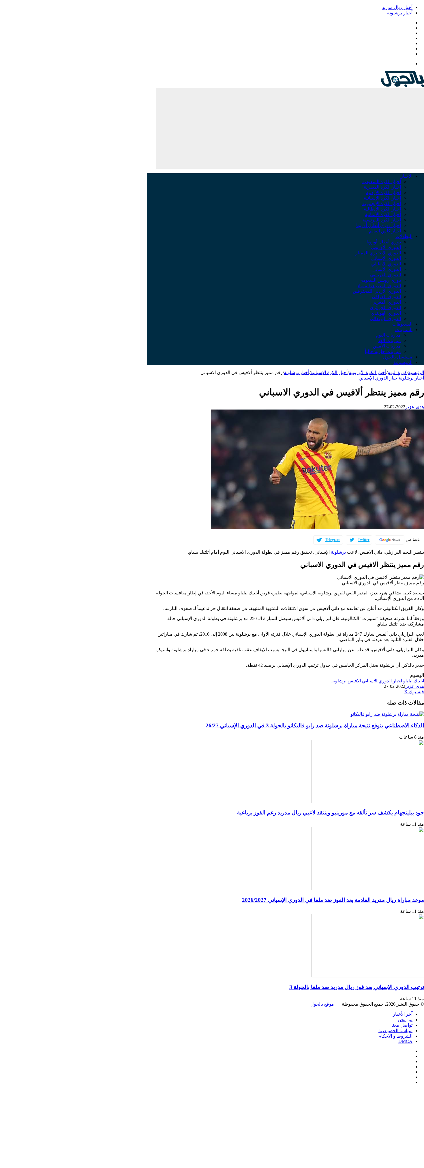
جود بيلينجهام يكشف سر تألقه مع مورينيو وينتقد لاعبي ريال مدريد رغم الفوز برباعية (330, 813)
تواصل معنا (401, 1025)
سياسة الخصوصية (395, 1030)
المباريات (403, 329)
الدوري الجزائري (385, 307)
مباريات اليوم (388, 335)
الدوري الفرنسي (385, 274)
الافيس (354, 680)
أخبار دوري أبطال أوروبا (378, 225)
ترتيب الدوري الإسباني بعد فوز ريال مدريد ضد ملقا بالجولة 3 (356, 987)
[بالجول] (402, 85)
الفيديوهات (402, 324)
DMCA (405, 1041)
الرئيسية (416, 372)
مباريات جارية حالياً (383, 351)
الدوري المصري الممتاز (379, 285)
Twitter (363, 540)
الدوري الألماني (386, 269)
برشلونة (338, 552)
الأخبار (406, 176)
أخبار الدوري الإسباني (379, 377)
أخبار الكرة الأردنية (383, 192)
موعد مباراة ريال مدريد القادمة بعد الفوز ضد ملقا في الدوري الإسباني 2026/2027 (333, 900)
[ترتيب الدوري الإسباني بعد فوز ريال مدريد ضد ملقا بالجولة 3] (368, 975)
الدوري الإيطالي (386, 263)
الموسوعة (402, 362)
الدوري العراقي (386, 296)
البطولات (403, 236)
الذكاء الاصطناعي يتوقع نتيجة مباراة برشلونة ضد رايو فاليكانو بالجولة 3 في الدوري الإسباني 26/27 (315, 725)
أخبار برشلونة (399, 12)
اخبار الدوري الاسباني (382, 680)
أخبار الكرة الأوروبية (367, 372)
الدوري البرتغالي (385, 318)
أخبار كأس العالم (385, 230)
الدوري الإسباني (386, 258)
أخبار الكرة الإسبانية (382, 198)
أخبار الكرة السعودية (381, 181)
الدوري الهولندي (386, 313)
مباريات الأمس (387, 345)
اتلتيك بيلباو (413, 680)
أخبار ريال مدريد (397, 7)
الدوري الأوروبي (386, 247)
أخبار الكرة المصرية (382, 187)
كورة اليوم (397, 372)
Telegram (332, 540)
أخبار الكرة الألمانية (383, 214)
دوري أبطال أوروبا (384, 241)
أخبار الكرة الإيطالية (382, 208)
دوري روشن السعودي (380, 280)
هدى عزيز (414, 406)
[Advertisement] (290, 128)
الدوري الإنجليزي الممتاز (378, 252)
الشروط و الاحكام (395, 1036)
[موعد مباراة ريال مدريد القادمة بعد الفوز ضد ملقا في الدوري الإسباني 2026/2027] (368, 888)
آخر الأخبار (402, 1014)
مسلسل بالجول (397, 356)
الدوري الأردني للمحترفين (377, 291)
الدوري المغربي (386, 302)
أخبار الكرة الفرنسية (382, 219)
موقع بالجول (322, 1004)
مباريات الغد (389, 340)
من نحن (405, 1019)
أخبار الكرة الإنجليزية (381, 203)
